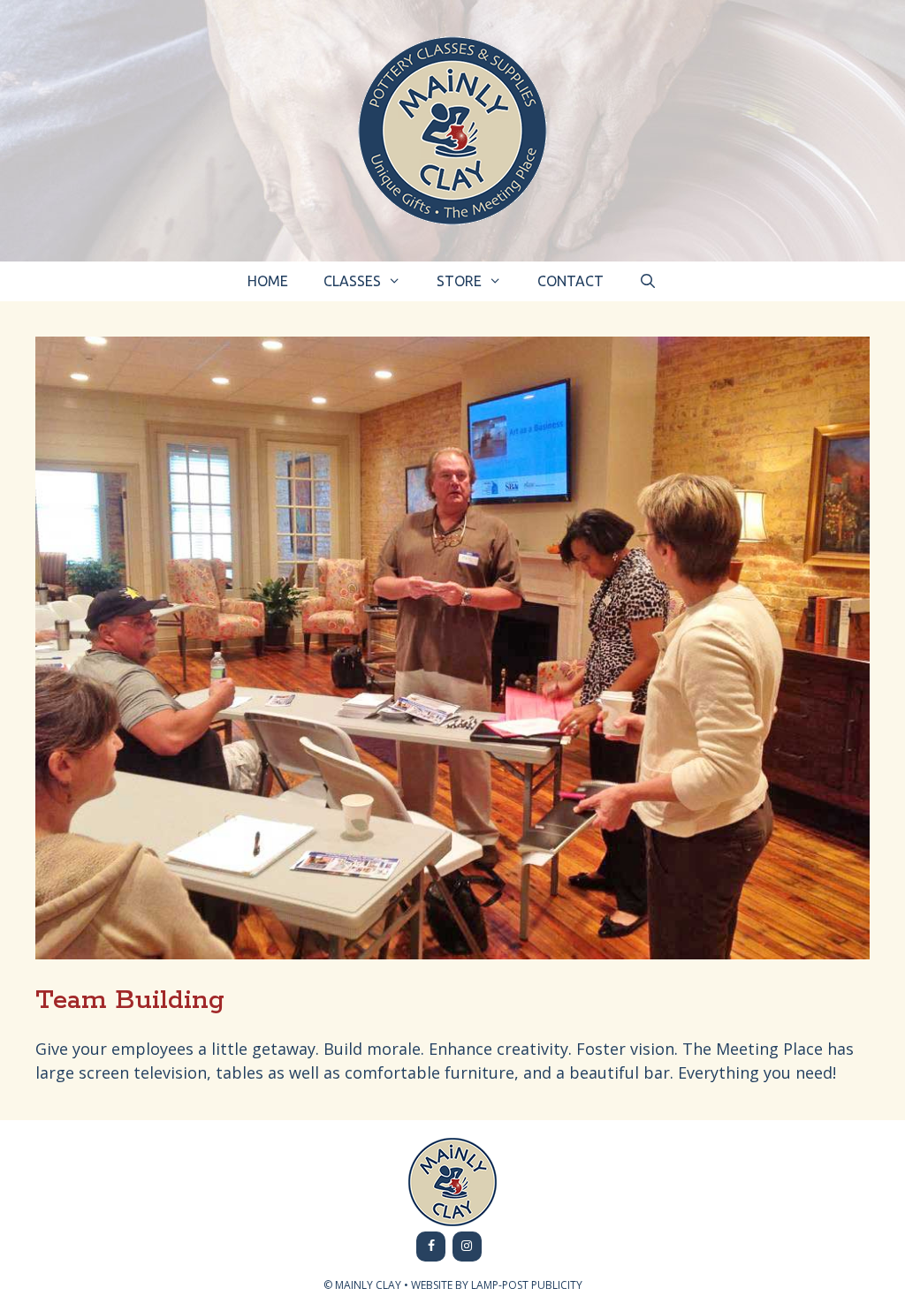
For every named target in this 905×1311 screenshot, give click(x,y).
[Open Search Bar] (648, 281)
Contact (570, 281)
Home (267, 281)
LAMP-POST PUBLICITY (526, 1284)
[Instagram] (467, 1246)
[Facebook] (430, 1246)
